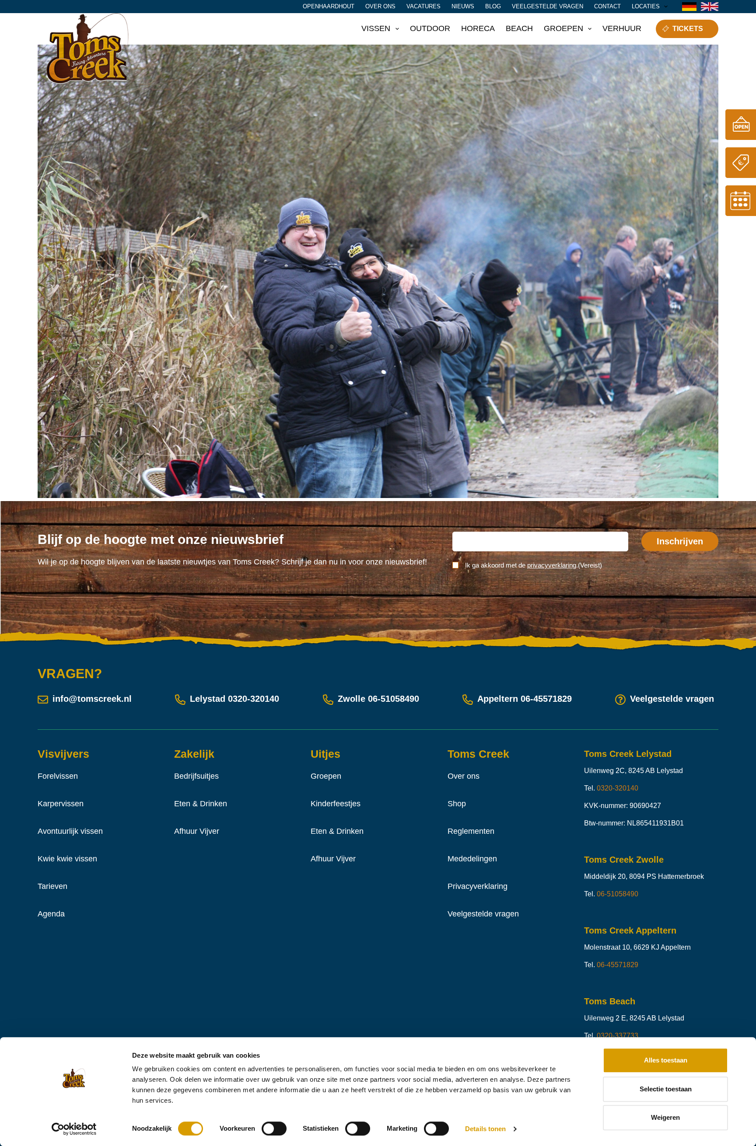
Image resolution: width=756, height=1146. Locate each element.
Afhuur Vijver (196, 831)
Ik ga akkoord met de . (533, 565)
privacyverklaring (551, 565)
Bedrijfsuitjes (196, 776)
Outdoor (430, 28)
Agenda (51, 913)
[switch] (274, 1129)
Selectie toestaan (666, 1089)
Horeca (478, 28)
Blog (493, 6)
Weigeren (665, 1117)
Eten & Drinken (200, 803)
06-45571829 (546, 699)
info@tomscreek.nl (92, 699)
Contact (607, 6)
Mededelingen (472, 858)
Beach (519, 28)
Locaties (646, 6)
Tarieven (52, 886)
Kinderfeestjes (335, 803)
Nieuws (463, 6)
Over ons (380, 6)
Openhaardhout (328, 6)
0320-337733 (617, 1035)
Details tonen (485, 1128)
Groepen (563, 28)
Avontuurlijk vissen (70, 831)
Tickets (687, 28)
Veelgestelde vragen (547, 6)
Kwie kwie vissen (67, 858)
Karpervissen (61, 803)
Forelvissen (58, 776)
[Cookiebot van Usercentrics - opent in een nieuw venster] (74, 1129)
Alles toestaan (665, 1060)
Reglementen (471, 831)
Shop (457, 803)
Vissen (375, 28)
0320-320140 (253, 699)
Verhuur (621, 28)
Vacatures (423, 6)
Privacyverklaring (478, 886)
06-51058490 (393, 699)
